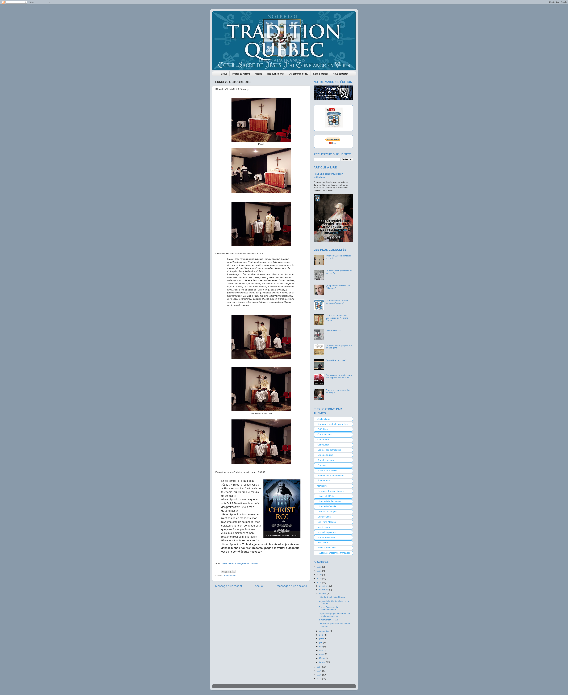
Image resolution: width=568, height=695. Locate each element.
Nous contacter (340, 73)
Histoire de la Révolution (329, 501)
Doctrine (321, 465)
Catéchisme (323, 429)
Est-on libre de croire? (336, 360)
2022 (319, 567)
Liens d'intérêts (320, 73)
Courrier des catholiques (329, 450)
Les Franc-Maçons (326, 522)
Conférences (323, 439)
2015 (319, 675)
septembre (324, 631)
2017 (319, 667)
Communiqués (324, 434)
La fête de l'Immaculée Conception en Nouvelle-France (337, 317)
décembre (324, 586)
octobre (323, 594)
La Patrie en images (327, 511)
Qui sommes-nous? (298, 73)
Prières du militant (241, 73)
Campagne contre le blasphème (332, 424)
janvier (322, 662)
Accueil (259, 585)
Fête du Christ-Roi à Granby (332, 597)
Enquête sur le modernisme (330, 475)
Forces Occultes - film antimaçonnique (329, 608)
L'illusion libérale (333, 330)
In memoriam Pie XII (328, 620)
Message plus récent (228, 585)
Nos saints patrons (326, 532)
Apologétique (323, 419)
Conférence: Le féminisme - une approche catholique (339, 376)
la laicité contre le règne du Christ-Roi (240, 563)
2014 (319, 679)
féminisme (322, 486)
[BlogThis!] (225, 571)
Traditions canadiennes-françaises (333, 553)
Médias (258, 73)
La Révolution (324, 517)
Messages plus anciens (292, 585)
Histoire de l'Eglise (326, 496)
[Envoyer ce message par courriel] (222, 571)
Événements (230, 575)
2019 (319, 578)
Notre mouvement (326, 537)
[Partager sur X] (228, 571)
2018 (319, 582)
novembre (324, 590)
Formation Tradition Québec (330, 491)
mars (322, 654)
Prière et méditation (326, 548)
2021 (319, 571)
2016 (319, 671)
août (321, 635)
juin (321, 643)
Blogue (224, 73)
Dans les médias (325, 460)
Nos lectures (323, 527)
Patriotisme (322, 542)
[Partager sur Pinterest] (234, 571)
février (322, 658)
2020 (319, 575)
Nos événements (275, 73)
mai (321, 646)
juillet (322, 639)
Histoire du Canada (326, 506)
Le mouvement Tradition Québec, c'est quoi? (337, 302)
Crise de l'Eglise (325, 455)
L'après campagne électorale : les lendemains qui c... (334, 614)
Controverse (323, 445)
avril (321, 650)
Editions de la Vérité (327, 470)
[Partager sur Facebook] (231, 571)
